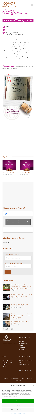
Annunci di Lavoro (23, 347)
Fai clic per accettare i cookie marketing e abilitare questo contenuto (18, 221)
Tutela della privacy (7, 360)
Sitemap (4, 366)
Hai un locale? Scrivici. (24, 364)
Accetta (18, 401)
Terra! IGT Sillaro (8, 172)
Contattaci (21, 349)
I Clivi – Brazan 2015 (26, 172)
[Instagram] (27, 370)
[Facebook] (30, 370)
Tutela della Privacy (21, 413)
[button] (33, 385)
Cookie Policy (13, 413)
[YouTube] (20, 370)
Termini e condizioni (7, 362)
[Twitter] (22, 370)
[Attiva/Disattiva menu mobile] (32, 4)
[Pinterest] (25, 370)
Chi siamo (21, 341)
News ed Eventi (22, 345)
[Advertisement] (15, 137)
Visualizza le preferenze (18, 410)
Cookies (4, 364)
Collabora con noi (23, 343)
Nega (18, 405)
